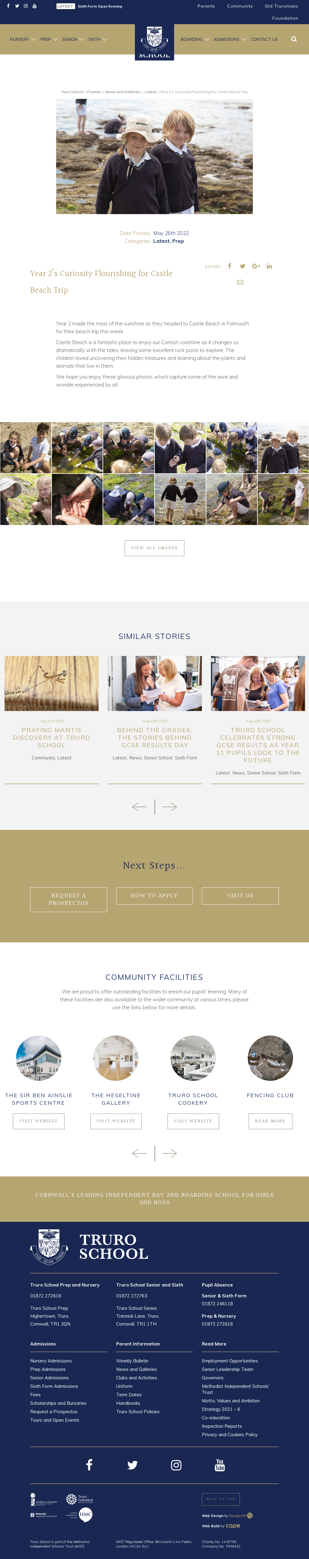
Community (240, 6)
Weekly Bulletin (132, 1361)
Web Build (211, 1526)
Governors (213, 1378)
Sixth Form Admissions (54, 1386)
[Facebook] (8, 6)
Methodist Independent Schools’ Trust (235, 1389)
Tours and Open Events (54, 1420)
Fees (35, 1395)
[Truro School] (89, 1247)
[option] (103, 6)
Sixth (94, 39)
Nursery (19, 39)
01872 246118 (217, 1303)
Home (154, 39)
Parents (206, 6)
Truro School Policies (138, 1411)
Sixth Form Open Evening (100, 6)
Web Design (212, 1515)
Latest (161, 241)
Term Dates (129, 1395)
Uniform (124, 1386)
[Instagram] (26, 6)
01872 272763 (131, 1296)
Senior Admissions (49, 1378)
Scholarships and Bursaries (58, 1403)
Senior (69, 39)
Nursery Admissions (51, 1361)
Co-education (216, 1417)
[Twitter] (17, 6)
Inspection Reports (222, 1426)
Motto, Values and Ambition (231, 1401)
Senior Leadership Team (227, 1369)
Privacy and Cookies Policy (230, 1434)
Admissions (226, 39)
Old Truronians (281, 6)
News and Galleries (136, 1369)
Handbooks (128, 1403)
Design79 (237, 1515)
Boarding (191, 39)
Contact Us (264, 39)
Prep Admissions (48, 1369)
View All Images (154, 548)
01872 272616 (45, 1296)
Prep (45, 39)
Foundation (285, 18)
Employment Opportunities (230, 1361)
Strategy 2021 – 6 (221, 1409)
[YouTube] (34, 6)
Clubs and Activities (136, 1378)
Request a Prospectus (54, 1411)
